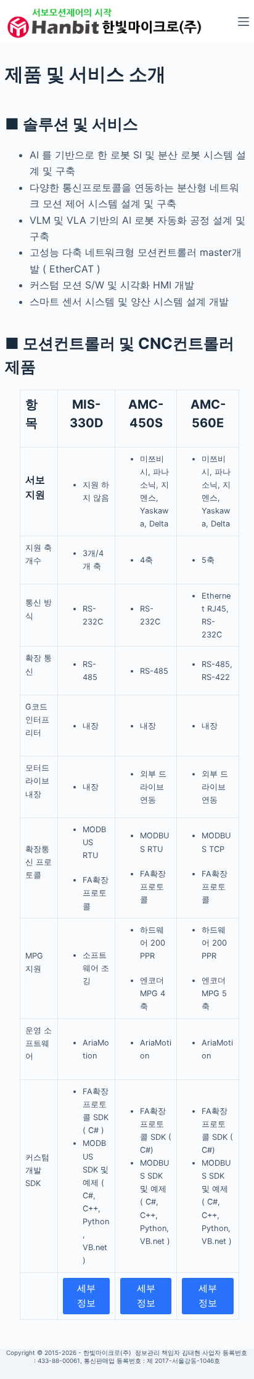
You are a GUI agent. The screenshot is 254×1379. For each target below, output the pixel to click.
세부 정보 (86, 1295)
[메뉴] (243, 21)
